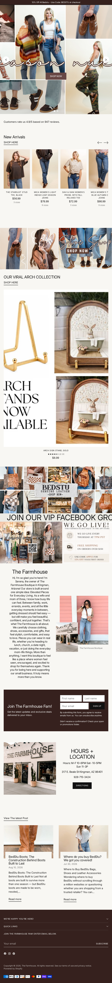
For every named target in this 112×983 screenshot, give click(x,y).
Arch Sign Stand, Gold (56, 450)
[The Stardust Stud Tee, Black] (17, 169)
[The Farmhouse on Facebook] (5, 954)
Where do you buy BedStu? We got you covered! (82, 858)
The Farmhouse (29, 966)
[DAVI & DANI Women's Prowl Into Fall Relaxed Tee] (73, 169)
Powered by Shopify (13, 968)
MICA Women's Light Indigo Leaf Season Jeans (45, 195)
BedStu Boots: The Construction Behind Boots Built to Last (27, 860)
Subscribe (102, 943)
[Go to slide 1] (54, 111)
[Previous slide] (6, 59)
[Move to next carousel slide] (106, 142)
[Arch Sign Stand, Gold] (56, 368)
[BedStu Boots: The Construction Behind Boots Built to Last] (28, 841)
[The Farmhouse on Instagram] (9, 954)
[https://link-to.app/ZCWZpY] (56, 542)
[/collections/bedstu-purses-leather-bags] (56, 490)
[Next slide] (106, 59)
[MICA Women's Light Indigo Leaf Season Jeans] (45, 169)
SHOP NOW (56, 76)
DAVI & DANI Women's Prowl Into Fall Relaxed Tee (73, 195)
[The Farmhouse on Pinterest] (14, 954)
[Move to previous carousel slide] (99, 142)
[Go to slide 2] (57, 111)
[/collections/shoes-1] (56, 249)
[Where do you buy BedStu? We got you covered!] (83, 841)
